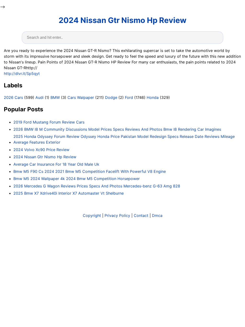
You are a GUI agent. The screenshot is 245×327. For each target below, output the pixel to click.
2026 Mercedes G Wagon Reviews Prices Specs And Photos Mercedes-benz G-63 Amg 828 (96, 186)
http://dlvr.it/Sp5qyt (22, 73)
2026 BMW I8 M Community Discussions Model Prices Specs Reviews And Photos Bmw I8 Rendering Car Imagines (117, 129)
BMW (55, 97)
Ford (129, 97)
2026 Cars (13, 97)
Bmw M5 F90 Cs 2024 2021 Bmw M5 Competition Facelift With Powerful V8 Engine (89, 171)
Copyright (92, 215)
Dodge (111, 97)
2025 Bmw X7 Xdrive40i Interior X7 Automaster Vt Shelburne (68, 193)
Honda (153, 97)
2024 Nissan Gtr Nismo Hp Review (122, 20)
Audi (39, 97)
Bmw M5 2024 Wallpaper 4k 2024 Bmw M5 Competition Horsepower (76, 178)
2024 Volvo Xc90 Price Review (41, 149)
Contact (141, 215)
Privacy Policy (117, 215)
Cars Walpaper (80, 97)
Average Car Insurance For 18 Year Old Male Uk (56, 164)
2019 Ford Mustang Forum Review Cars (48, 122)
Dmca (157, 215)
